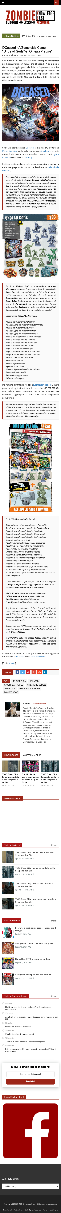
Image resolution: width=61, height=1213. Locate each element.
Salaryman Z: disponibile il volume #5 (33, 974)
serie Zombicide (38, 656)
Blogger (55, 1210)
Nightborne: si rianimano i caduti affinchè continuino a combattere (28, 1008)
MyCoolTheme (19, 1210)
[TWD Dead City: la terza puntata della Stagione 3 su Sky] (8, 888)
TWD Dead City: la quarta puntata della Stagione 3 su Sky (50, 778)
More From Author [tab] (32, 755)
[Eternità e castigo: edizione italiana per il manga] (8, 932)
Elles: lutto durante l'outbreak (18, 1026)
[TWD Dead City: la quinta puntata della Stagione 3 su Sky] (11, 766)
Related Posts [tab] (11, 755)
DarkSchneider (9, 55)
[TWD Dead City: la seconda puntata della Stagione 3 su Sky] (8, 903)
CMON (12, 663)
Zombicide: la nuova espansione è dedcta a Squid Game (30, 778)
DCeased (30, 148)
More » (16, 36)
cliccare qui (28, 157)
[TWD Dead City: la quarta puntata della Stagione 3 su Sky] (50, 766)
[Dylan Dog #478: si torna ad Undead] (8, 963)
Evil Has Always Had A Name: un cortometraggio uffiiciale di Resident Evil (30, 1050)
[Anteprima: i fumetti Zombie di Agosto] (8, 948)
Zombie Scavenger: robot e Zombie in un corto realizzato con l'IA (31, 1018)
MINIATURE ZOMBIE (36, 685)
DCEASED (34, 681)
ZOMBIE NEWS (11, 692)
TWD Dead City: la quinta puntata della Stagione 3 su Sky (10, 778)
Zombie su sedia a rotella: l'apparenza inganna (25, 1041)
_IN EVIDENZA (19, 681)
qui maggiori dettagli (42, 385)
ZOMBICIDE (9, 688)
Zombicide (45, 151)
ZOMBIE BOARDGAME (29, 688)
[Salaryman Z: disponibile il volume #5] (8, 979)
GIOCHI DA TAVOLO (13, 685)
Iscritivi (30, 1081)
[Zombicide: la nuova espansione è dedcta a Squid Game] (30, 766)
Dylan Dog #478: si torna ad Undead (32, 959)
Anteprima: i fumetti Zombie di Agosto (34, 943)
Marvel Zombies (9, 151)
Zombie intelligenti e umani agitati (19, 1034)
